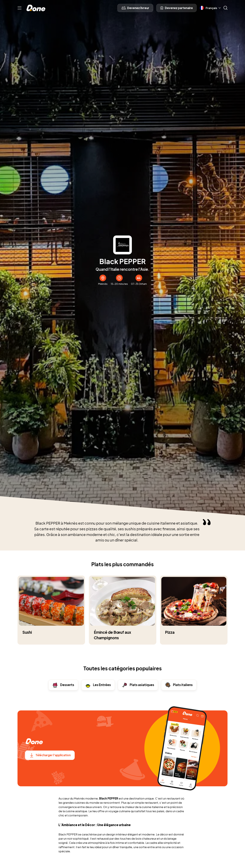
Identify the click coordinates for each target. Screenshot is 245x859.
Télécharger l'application (53, 755)
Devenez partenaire (179, 8)
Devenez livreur (138, 8)
